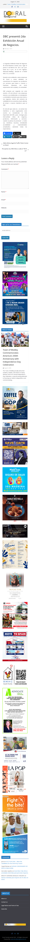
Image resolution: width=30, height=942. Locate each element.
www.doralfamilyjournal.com (18, 939)
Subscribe (4, 909)
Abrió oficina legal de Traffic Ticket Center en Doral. (15, 144)
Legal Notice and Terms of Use (10, 905)
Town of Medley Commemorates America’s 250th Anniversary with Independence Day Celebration (12, 357)
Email (3, 200)
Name (3, 192)
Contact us (4, 902)
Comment (5, 169)
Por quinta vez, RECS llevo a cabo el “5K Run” (14, 150)
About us (3, 898)
